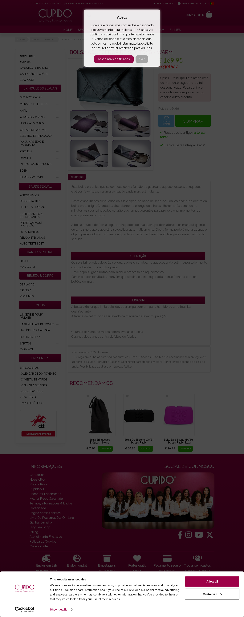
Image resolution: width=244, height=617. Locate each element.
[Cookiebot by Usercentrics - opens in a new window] (24, 609)
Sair (141, 59)
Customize (210, 593)
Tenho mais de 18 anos (114, 59)
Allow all (212, 581)
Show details (58, 609)
